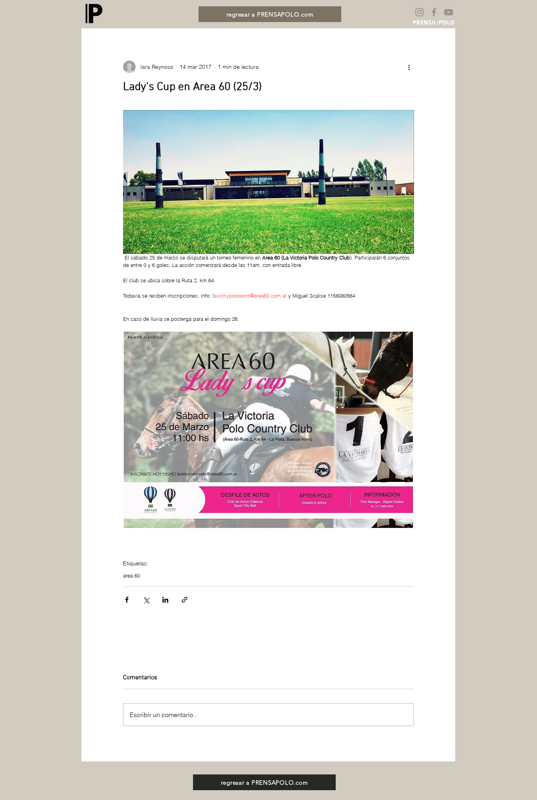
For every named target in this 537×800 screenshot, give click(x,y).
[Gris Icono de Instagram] (419, 12)
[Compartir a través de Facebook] (127, 599)
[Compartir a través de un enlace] (184, 599)
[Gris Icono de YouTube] (448, 12)
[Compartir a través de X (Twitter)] (146, 599)
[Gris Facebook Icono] (434, 12)
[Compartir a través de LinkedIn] (165, 599)
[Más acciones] (409, 67)
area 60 (131, 575)
